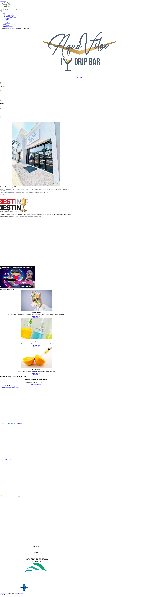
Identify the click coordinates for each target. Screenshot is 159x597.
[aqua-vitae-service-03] (36, 367)
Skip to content (3, 1)
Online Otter (20, 593)
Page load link (3, 595)
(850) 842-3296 (45, 382)
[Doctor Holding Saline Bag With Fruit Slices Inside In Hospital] (36, 310)
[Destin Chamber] (36, 581)
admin (17, 28)
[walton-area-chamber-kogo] (36, 592)
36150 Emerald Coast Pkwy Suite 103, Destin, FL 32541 (36, 548)
